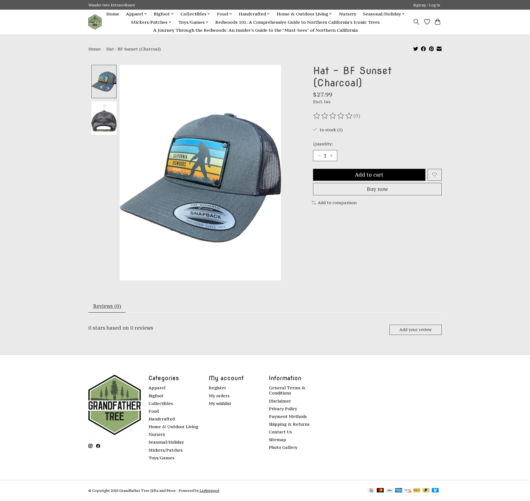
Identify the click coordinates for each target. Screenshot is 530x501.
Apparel (157, 387)
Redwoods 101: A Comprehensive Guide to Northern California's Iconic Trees (297, 22)
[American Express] (398, 490)
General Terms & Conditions (287, 390)
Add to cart (369, 175)
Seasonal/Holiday (166, 442)
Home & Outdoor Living (173, 426)
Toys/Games (161, 457)
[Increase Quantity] (331, 155)
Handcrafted (162, 419)
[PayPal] (416, 490)
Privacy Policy (283, 408)
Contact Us (280, 432)
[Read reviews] (333, 115)
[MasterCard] (380, 490)
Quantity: (323, 143)
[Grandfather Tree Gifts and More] (95, 22)
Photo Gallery (283, 447)
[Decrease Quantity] (319, 155)
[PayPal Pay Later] (426, 490)
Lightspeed (209, 490)
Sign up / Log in (426, 5)
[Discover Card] (407, 490)
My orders (219, 395)
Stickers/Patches (165, 450)
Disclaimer (280, 401)
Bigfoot (156, 395)
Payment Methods (288, 416)
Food (154, 411)
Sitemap (277, 439)
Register (217, 387)
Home (112, 14)
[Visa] (389, 490)
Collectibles (161, 403)
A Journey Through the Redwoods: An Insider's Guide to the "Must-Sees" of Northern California (255, 30)
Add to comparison (337, 202)
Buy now (377, 189)
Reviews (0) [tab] (107, 306)
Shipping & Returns (289, 424)
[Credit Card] (371, 490)
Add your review (415, 329)
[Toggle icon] (416, 22)
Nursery (347, 14)
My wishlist (220, 403)
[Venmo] (435, 490)
